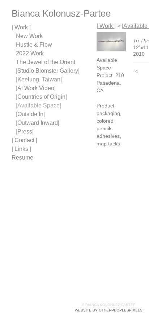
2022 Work (30, 53)
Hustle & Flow (34, 45)
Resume (22, 157)
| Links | (21, 149)
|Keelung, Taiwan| (39, 79)
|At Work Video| (36, 88)
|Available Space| (38, 105)
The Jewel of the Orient (45, 62)
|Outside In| (30, 114)
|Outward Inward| (37, 123)
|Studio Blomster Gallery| (48, 71)
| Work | (21, 27)
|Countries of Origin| (41, 97)
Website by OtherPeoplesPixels (108, 310)
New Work (29, 36)
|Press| (25, 131)
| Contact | (24, 140)
